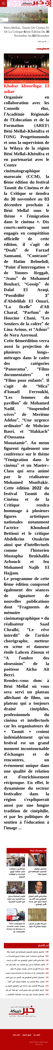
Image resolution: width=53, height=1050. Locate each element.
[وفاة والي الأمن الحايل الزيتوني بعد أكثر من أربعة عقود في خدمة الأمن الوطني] (37, 887)
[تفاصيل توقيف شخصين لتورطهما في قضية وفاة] (37, 859)
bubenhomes (43, 49)
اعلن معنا (16, 1034)
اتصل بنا (37, 1034)
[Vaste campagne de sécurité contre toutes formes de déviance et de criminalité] (16, 914)
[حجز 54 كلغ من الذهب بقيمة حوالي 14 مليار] (37, 914)
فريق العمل (26, 1034)
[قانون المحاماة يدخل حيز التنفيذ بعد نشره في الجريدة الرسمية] (16, 887)
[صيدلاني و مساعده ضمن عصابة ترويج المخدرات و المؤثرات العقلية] (16, 859)
